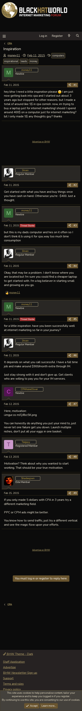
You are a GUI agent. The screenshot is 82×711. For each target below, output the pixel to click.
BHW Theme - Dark (19, 654)
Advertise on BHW (41, 141)
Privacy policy (12, 689)
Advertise (9, 667)
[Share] (69, 85)
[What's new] (69, 36)
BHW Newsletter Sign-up (20, 673)
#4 (75, 266)
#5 (75, 319)
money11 (14, 55)
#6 (75, 355)
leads (24, 61)
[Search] (77, 36)
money (33, 61)
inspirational (11, 61)
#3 (75, 225)
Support (8, 678)
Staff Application (14, 662)
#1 (75, 85)
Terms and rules (13, 684)
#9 (75, 493)
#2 (75, 185)
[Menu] (4, 36)
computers (58, 55)
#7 (75, 404)
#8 (75, 457)
